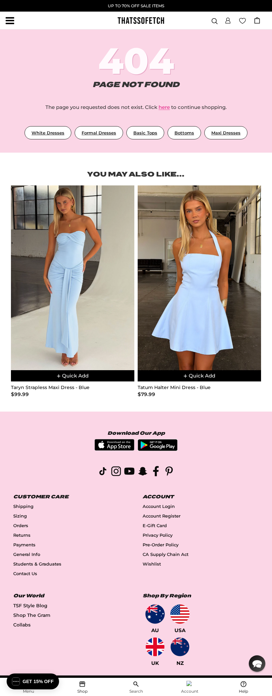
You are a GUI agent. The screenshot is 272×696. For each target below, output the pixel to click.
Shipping (23, 506)
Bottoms (184, 132)
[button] (228, 19)
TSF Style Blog (30, 606)
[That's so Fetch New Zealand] (180, 646)
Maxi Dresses (225, 132)
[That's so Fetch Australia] (155, 614)
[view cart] (257, 20)
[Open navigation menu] (10, 20)
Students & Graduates (37, 564)
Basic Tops (145, 132)
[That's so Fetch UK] (155, 646)
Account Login (159, 506)
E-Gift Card (155, 525)
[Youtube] (129, 472)
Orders (20, 525)
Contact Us (25, 573)
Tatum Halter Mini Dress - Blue (174, 387)
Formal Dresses (99, 132)
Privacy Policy (157, 535)
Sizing (20, 516)
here (164, 107)
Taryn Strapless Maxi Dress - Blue (50, 387)
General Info (26, 554)
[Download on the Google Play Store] (157, 449)
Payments (24, 544)
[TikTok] (102, 472)
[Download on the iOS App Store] (114, 449)
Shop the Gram (31, 615)
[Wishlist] (242, 20)
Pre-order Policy (160, 544)
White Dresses (48, 132)
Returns (22, 535)
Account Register (161, 516)
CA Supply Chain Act (165, 554)
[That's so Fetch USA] (180, 614)
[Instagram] (116, 472)
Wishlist (152, 564)
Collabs (22, 625)
